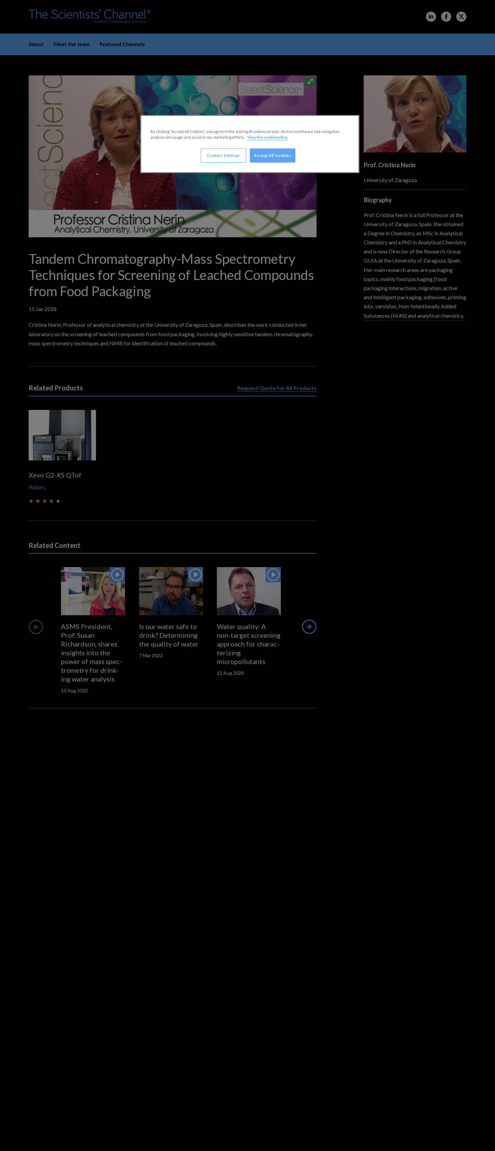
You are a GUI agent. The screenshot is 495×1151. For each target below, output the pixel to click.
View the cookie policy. (267, 137)
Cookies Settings (223, 155)
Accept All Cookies (272, 155)
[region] (249, 144)
